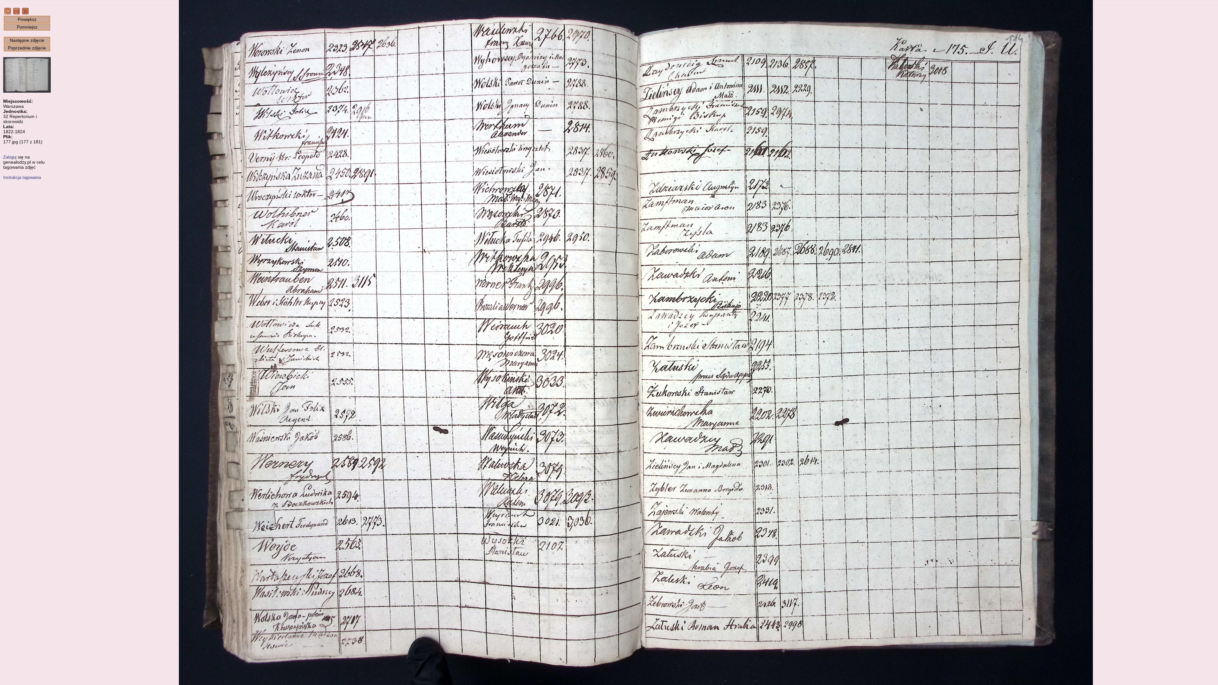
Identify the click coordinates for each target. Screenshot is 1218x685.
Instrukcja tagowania (22, 177)
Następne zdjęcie (27, 40)
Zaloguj (9, 157)
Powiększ (27, 19)
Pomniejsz (27, 26)
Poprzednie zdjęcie (27, 47)
